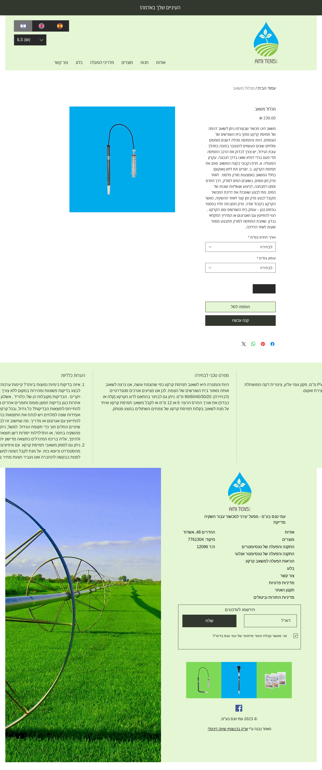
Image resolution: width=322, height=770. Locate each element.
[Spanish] (60, 25)
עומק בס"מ (266, 258)
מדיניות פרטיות (281, 583)
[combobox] (240, 247)
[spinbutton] (264, 289)
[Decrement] (271, 289)
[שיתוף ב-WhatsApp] (253, 344)
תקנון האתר (284, 590)
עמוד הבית (267, 88)
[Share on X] (244, 344)
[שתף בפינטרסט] (263, 344)
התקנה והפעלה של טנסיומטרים (268, 547)
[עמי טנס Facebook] (238, 708)
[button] (30, 40)
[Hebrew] (23, 25)
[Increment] (256, 289)
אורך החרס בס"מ (262, 237)
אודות (289, 532)
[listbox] (30, 40)
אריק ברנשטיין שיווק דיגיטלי (228, 728)
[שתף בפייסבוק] (272, 344)
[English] (41, 25)
